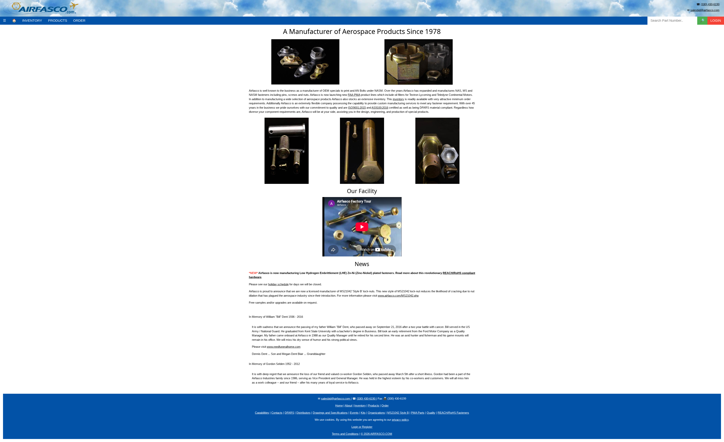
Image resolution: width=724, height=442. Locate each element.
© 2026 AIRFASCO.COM (376, 433)
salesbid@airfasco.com (704, 10)
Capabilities (262, 412)
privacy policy (400, 419)
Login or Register (361, 426)
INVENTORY (32, 20)
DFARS (289, 412)
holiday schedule (278, 284)
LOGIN (715, 20)
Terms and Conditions (345, 433)
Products (373, 405)
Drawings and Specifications (330, 412)
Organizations (376, 412)
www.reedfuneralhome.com (284, 346)
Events (354, 412)
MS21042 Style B (398, 412)
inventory (398, 99)
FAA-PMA (354, 94)
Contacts (276, 412)
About (348, 405)
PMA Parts (417, 412)
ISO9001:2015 (357, 107)
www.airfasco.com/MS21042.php (398, 295)
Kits (363, 412)
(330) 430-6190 (710, 4)
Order (385, 405)
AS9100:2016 (380, 107)
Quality (431, 412)
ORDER (79, 20)
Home (339, 405)
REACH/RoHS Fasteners (453, 412)
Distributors (303, 412)
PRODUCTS (57, 20)
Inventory (360, 405)
